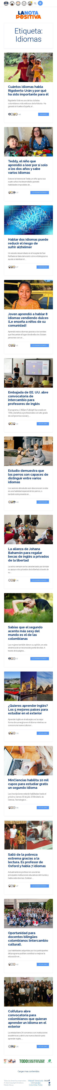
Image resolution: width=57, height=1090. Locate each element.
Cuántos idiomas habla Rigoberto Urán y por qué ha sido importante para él (28, 90)
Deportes (43, 114)
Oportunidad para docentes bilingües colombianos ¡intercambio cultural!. (28, 938)
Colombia (33, 1085)
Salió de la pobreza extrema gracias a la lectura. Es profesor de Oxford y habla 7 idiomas (27, 860)
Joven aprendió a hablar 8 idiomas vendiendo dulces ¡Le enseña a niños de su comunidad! (28, 319)
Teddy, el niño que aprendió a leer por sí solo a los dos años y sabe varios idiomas (28, 167)
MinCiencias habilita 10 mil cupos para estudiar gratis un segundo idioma (28, 784)
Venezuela (38, 1081)
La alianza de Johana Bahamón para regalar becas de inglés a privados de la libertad (28, 554)
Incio (46, 1081)
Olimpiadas (36, 1083)
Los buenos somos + (39, 192)
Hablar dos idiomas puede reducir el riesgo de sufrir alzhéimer (28, 243)
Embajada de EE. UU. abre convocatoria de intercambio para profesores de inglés (28, 398)
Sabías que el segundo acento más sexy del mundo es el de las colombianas (25, 633)
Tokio (40, 1085)
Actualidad (43, 424)
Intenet (31, 1081)
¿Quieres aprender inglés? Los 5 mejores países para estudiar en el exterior (28, 709)
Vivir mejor (42, 267)
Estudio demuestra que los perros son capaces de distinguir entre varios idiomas (28, 476)
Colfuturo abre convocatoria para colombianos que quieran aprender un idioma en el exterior (27, 1018)
